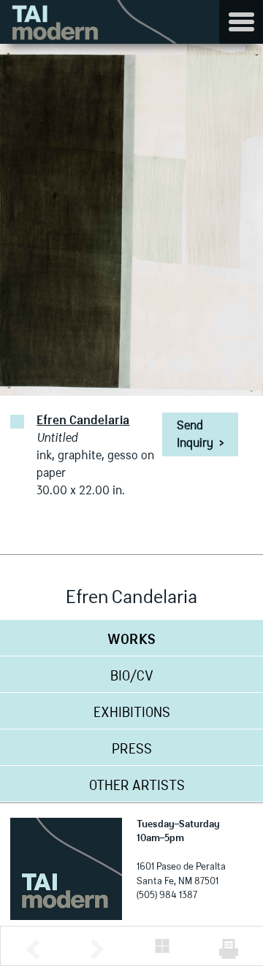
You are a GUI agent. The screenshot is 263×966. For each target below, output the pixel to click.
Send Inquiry (200, 435)
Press (132, 749)
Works (131, 640)
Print (228, 949)
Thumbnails (162, 946)
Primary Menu (241, 22)
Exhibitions (132, 713)
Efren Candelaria (83, 421)
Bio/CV (131, 676)
